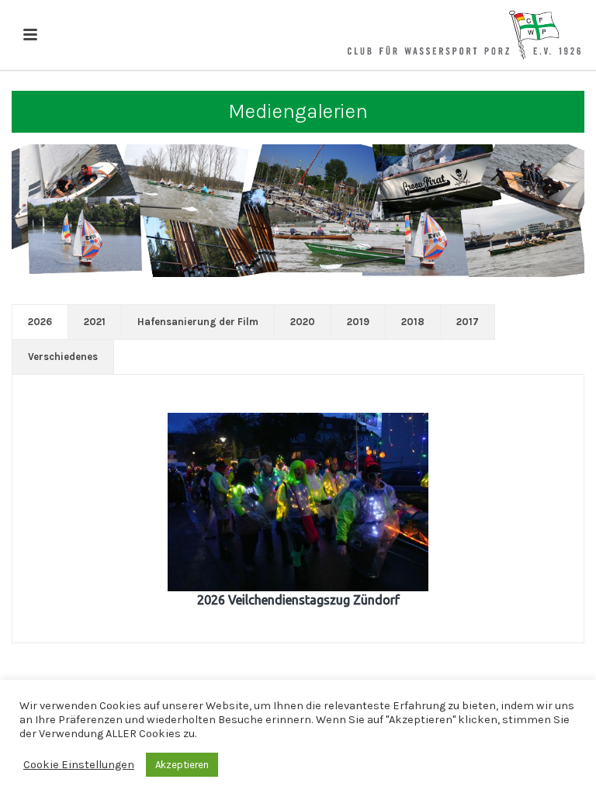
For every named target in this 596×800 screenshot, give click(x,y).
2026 (40, 321)
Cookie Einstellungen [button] (78, 764)
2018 (412, 321)
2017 (467, 321)
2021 (95, 321)
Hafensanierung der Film (197, 321)
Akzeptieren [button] (182, 765)
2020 (302, 321)
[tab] (40, 322)
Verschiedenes (63, 356)
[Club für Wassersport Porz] (464, 35)
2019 (358, 321)
